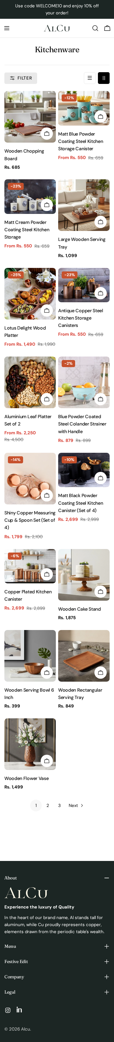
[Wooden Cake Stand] (84, 575)
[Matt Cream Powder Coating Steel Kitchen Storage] (30, 196)
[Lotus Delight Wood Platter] (30, 294)
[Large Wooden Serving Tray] (84, 205)
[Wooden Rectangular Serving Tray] (84, 656)
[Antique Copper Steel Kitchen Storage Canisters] (84, 285)
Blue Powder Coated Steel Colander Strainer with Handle (82, 424)
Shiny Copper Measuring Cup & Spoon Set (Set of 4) (30, 520)
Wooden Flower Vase (26, 778)
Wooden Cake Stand (79, 609)
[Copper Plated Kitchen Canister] (30, 566)
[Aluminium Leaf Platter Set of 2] (30, 382)
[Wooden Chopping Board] (30, 117)
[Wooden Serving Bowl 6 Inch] (30, 656)
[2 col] (104, 78)
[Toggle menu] (7, 28)
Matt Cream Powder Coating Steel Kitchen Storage (26, 229)
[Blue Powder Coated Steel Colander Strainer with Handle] (84, 382)
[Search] (95, 28)
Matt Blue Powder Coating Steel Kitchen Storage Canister (80, 141)
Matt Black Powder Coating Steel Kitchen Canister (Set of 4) (80, 503)
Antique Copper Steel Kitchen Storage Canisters (80, 318)
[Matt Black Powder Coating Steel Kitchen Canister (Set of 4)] (84, 470)
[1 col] (90, 78)
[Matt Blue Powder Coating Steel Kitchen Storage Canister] (84, 108)
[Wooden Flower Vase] (30, 744)
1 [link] (36, 805)
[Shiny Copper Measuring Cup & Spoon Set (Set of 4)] (30, 478)
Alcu (25, 1029)
